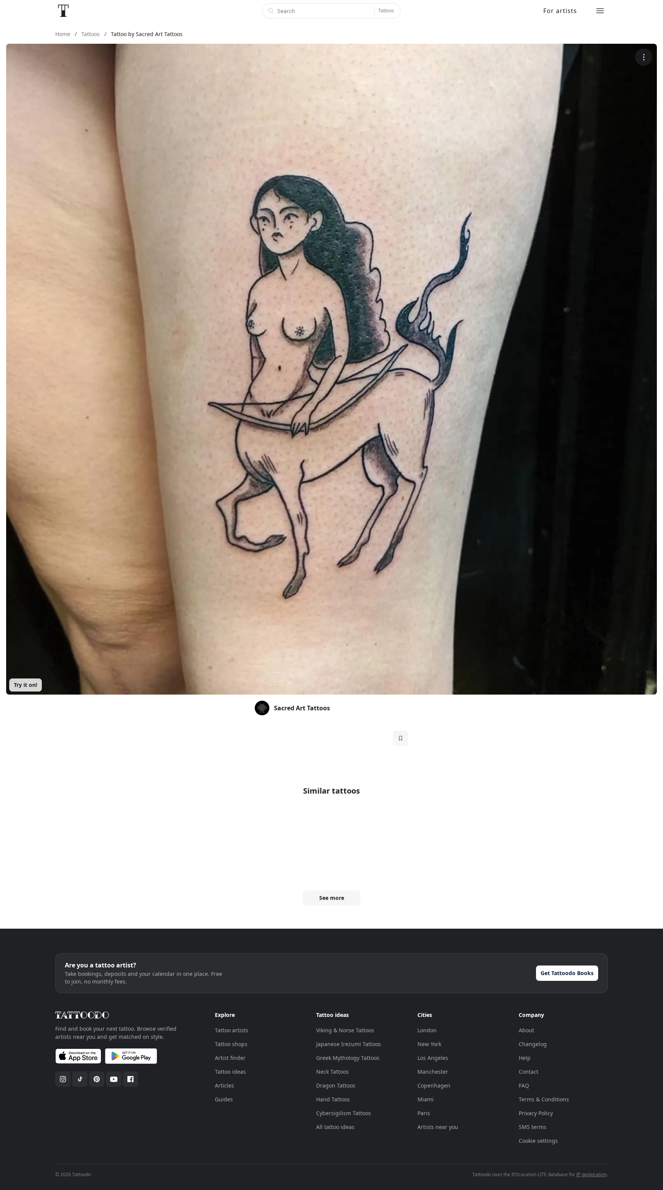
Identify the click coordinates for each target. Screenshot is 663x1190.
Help (525, 1057)
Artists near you (437, 1127)
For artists (560, 11)
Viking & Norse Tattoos (345, 1030)
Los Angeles (432, 1057)
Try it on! (25, 684)
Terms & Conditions (544, 1099)
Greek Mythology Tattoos (347, 1057)
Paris (423, 1113)
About (526, 1030)
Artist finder (230, 1057)
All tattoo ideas (335, 1127)
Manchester (432, 1071)
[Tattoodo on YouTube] (113, 1079)
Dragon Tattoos (335, 1085)
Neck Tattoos (332, 1071)
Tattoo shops (231, 1044)
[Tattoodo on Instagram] (63, 1079)
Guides (224, 1099)
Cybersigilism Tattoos (343, 1113)
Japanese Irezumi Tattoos (348, 1044)
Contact (528, 1071)
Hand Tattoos (333, 1099)
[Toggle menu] (600, 10)
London (427, 1030)
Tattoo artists (231, 1030)
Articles (224, 1085)
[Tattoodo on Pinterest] (96, 1079)
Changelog (533, 1044)
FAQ (524, 1085)
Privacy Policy (536, 1113)
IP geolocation (591, 1174)
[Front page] (63, 10)
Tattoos (386, 10)
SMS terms (532, 1127)
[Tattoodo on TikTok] (79, 1079)
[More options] (643, 57)
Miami (425, 1099)
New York (429, 1044)
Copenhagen (433, 1085)
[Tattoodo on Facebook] (130, 1079)
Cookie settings (538, 1140)
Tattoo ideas (230, 1071)
